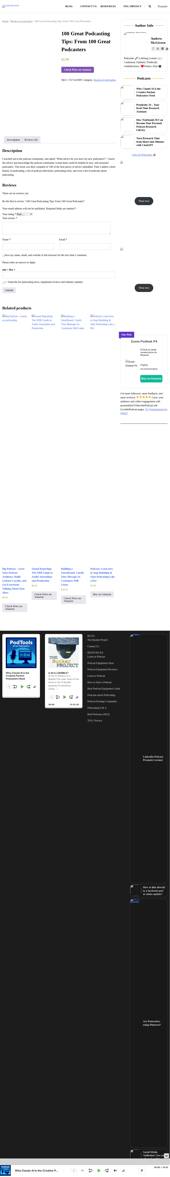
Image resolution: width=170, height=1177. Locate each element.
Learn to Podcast (96, 656)
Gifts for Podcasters (142, 154)
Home (5, 21)
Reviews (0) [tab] (31, 139)
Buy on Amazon (102, 594)
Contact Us (88, 6)
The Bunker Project (97, 639)
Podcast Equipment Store (100, 663)
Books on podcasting (22, 21)
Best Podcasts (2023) (98, 714)
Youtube (163, 6)
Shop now (144, 201)
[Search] (150, 6)
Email (63, 239)
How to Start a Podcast (99, 682)
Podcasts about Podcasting (101, 695)
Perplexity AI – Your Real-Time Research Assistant (147, 108)
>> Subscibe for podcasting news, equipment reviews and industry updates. (43, 282)
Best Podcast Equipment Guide (103, 688)
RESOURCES (108, 6)
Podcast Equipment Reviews (102, 669)
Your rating (9, 214)
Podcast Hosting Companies (102, 701)
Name (6, 239)
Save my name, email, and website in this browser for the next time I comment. (45, 255)
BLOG (69, 6)
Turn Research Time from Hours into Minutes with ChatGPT (150, 141)
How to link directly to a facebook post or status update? (154, 890)
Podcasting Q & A (97, 707)
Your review (9, 218)
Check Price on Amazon (77, 69)
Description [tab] (13, 139)
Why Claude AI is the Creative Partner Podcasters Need (148, 92)
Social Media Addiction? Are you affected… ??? (154, 1155)
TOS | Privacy (132, 6)
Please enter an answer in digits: (19, 262)
